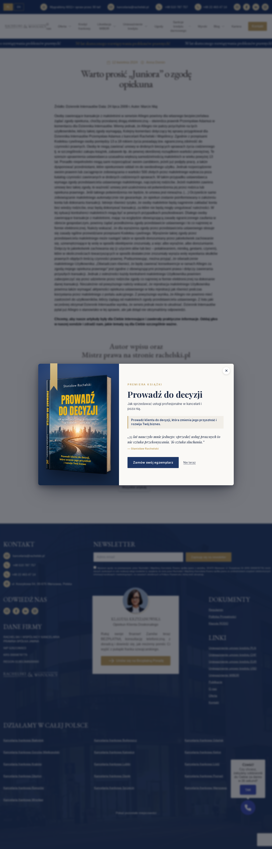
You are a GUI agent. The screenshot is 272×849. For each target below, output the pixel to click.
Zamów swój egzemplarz (153, 462)
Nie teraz (189, 462)
